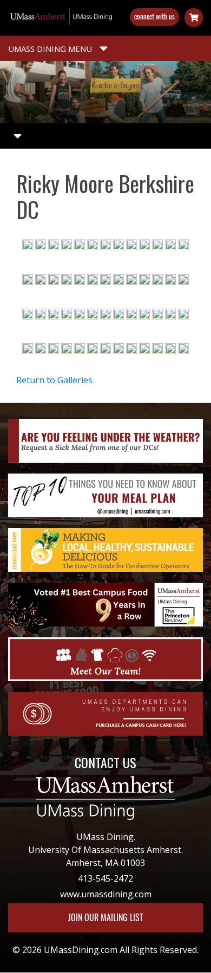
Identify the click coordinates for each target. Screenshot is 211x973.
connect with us (154, 16)
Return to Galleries (54, 380)
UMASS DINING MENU (51, 48)
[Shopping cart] (193, 17)
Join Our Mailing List (105, 917)
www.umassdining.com (105, 894)
